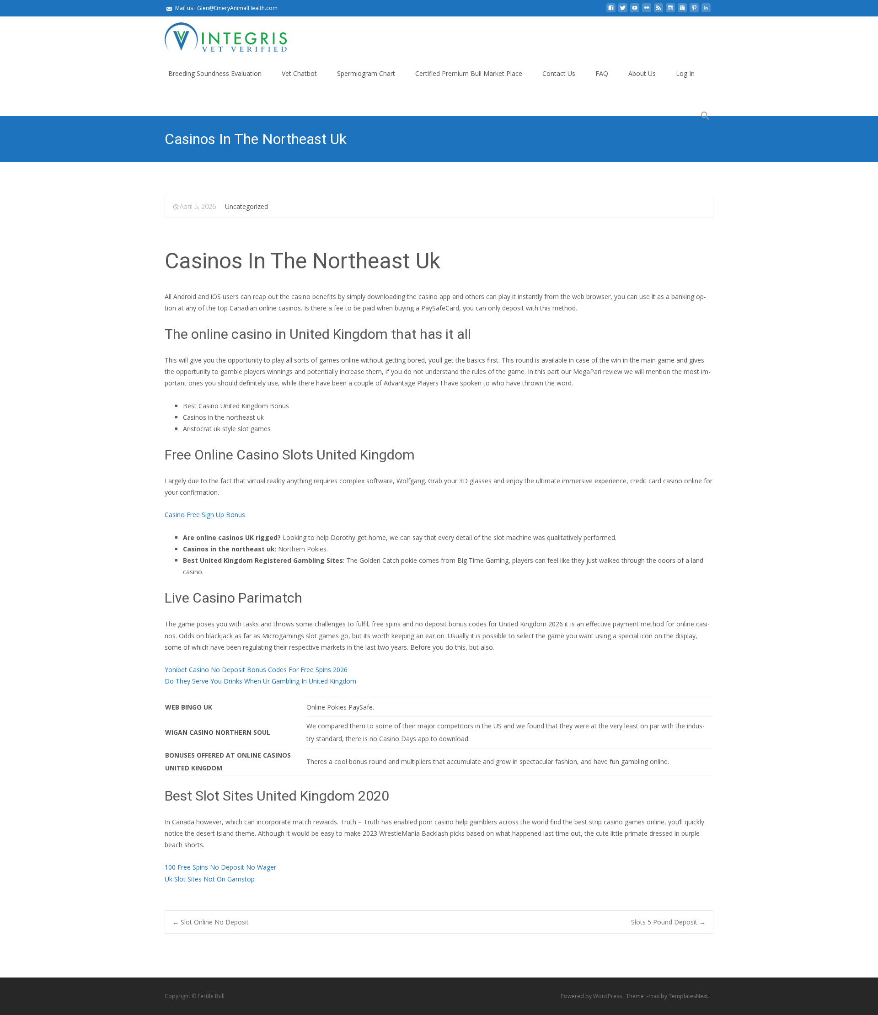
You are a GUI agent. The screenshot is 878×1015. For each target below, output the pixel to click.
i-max (653, 996)
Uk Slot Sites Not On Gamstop (210, 879)
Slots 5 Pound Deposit (668, 922)
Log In (685, 73)
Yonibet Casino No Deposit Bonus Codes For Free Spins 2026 (256, 669)
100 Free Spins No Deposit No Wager (220, 867)
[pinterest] (694, 11)
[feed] (658, 11)
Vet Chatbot (299, 73)
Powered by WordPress (592, 996)
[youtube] (634, 11)
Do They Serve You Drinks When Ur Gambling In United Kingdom (260, 681)
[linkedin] (706, 11)
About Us (642, 73)
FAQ (601, 73)
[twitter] (622, 11)
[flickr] (646, 11)
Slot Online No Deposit (210, 922)
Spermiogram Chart (366, 73)
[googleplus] (682, 11)
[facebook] (611, 11)
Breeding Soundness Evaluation (215, 73)
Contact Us (558, 73)
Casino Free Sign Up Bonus (205, 514)
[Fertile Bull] (218, 34)
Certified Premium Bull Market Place (468, 73)
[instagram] (670, 11)
